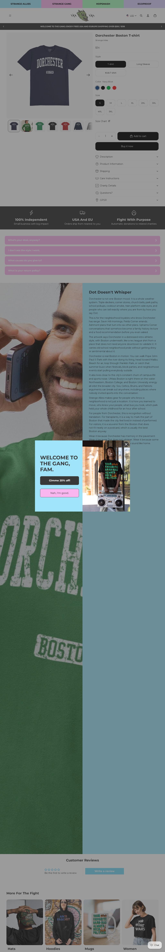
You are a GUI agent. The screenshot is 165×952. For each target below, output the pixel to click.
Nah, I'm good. (59, 493)
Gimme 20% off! (59, 480)
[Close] (126, 444)
